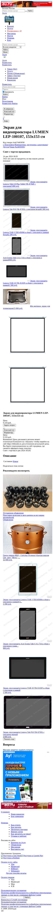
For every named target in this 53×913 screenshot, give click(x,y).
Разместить (7, 63)
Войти (5, 97)
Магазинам (15, 847)
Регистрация (7, 101)
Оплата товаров (7, 877)
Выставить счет (17, 849)
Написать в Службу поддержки (14, 900)
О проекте (5, 812)
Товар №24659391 (17, 147)
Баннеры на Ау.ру (18, 842)
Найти (5, 50)
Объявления (16, 845)
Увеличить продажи (19, 829)
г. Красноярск (8, 145)
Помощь (4, 823)
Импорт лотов (17, 832)
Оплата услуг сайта (9, 862)
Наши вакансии (17, 814)
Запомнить (9, 92)
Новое (15, 461)
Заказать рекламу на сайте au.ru (16, 801)
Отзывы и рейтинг (19, 836)
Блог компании (17, 816)
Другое (6, 147)
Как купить (15, 825)
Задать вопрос (9, 425)
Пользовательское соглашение (13, 890)
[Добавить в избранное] (4, 428)
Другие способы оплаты (16, 873)
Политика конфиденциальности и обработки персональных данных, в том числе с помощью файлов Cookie (26, 894)
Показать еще (9, 739)
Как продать (16, 827)
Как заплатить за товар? (21, 834)
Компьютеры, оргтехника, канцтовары (31, 145)
